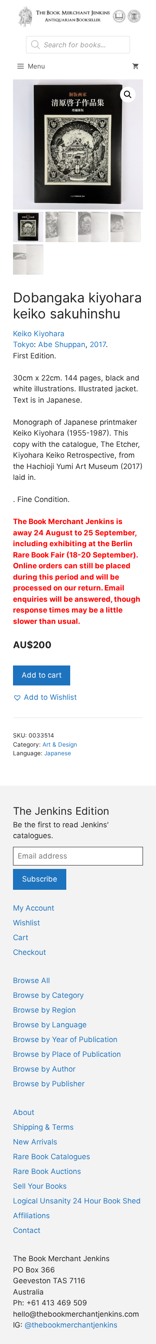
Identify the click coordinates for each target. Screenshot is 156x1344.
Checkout (29, 952)
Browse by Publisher (48, 1083)
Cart (20, 937)
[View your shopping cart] (135, 66)
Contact (26, 1230)
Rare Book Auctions (47, 1171)
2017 (98, 344)
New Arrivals (35, 1141)
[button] (128, 94)
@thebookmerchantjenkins (71, 1325)
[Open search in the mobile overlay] (78, 44)
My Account (33, 908)
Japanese (57, 753)
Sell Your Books (40, 1186)
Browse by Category (48, 995)
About (23, 1112)
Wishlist (26, 922)
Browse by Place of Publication (67, 1054)
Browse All (31, 980)
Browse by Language (50, 1024)
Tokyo (23, 344)
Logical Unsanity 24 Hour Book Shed (77, 1200)
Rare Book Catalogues (51, 1156)
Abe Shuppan (61, 344)
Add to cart (42, 675)
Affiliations (31, 1215)
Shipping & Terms (43, 1127)
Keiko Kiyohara (39, 333)
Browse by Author (44, 1069)
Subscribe (39, 879)
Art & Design (59, 744)
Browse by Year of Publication (65, 1039)
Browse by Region (44, 1010)
